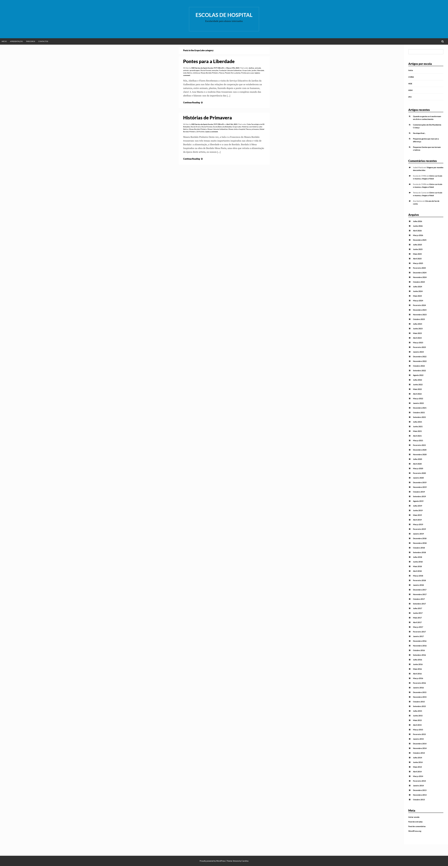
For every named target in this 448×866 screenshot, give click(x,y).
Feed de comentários (417, 826)
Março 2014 (418, 776)
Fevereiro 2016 (419, 683)
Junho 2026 (418, 226)
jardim (254, 70)
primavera (255, 129)
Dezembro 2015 (419, 692)
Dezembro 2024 (419, 272)
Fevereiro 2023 (419, 347)
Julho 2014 (417, 757)
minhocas (196, 73)
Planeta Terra (230, 73)
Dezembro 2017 (419, 590)
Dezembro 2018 (419, 538)
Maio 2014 (417, 767)
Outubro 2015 (419, 701)
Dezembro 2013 (419, 790)
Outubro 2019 (419, 492)
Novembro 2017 (420, 594)
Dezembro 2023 (419, 310)
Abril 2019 (417, 520)
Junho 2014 (418, 762)
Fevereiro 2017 (419, 631)
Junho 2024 (418, 291)
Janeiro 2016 (418, 687)
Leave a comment (211, 132)
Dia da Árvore (196, 127)
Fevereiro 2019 (419, 529)
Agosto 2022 (418, 375)
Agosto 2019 (418, 501)
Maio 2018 (417, 566)
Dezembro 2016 (419, 641)
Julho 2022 (417, 380)
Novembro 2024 (420, 277)
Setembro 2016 (419, 655)
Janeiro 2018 (418, 585)
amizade (258, 68)
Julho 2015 (417, 711)
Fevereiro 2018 (419, 580)
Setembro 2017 (419, 604)
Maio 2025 (417, 254)
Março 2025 (418, 263)
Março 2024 (418, 300)
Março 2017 (418, 627)
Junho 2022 (418, 384)
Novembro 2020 (420, 454)
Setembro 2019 (419, 496)
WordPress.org (414, 831)
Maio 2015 (417, 720)
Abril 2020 (417, 464)
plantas (238, 73)
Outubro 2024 (419, 282)
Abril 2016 (417, 673)
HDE (410, 83)
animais (186, 70)
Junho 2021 (418, 426)
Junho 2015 (418, 715)
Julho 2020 (417, 459)
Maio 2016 (417, 669)
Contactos (43, 41)
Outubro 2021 (419, 412)
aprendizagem (194, 70)
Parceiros (30, 41)
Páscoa (221, 73)
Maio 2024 (417, 296)
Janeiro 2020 (418, 478)
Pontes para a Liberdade (209, 61)
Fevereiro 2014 (419, 781)
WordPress (220, 861)
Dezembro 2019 (419, 482)
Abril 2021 (417, 436)
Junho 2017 (418, 613)
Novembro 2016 (420, 645)
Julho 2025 (417, 244)
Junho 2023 (418, 328)
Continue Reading (193, 102)
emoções (215, 70)
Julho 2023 (417, 324)
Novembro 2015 (420, 697)
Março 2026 (418, 235)
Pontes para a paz (247, 73)
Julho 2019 (417, 506)
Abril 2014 (417, 771)
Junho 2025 (418, 249)
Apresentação (16, 41)
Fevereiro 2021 (419, 445)
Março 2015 (418, 729)
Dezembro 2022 (419, 356)
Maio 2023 (417, 333)
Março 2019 (418, 524)
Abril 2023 (417, 338)
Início (4, 41)
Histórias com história (250, 127)
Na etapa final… (419, 133)
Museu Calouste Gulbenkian (217, 129)
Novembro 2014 (420, 748)
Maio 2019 (417, 515)
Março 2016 (418, 678)
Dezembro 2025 (419, 240)
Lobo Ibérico (187, 73)
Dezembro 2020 (419, 450)
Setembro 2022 (419, 370)
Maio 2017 (417, 618)
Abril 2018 (417, 571)
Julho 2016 (417, 659)
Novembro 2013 (420, 795)
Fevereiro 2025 (419, 268)
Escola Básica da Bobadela (222, 127)
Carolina (245, 861)
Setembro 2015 (419, 706)
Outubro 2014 (419, 753)
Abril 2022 (417, 394)
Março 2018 (418, 576)
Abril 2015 (417, 725)
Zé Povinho (200, 132)
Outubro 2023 (419, 319)
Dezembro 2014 (419, 743)
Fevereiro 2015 (419, 734)
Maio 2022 (417, 389)
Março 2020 (418, 468)
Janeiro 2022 (418, 403)
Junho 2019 (418, 510)
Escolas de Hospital (224, 15)
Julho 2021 (417, 422)
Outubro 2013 (419, 799)
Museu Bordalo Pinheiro (209, 73)
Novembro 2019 (420, 487)
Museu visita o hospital (236, 129)
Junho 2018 (418, 562)
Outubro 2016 (419, 650)
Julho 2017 (417, 608)
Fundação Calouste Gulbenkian (230, 70)
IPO (410, 97)
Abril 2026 (417, 230)
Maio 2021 (417, 431)
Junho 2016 (418, 664)
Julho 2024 (417, 286)
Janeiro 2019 (418, 534)
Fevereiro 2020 (419, 473)
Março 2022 (418, 398)
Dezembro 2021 (419, 408)
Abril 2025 (417, 258)
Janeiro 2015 (418, 739)
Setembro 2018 (419, 552)
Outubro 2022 (419, 366)
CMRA (411, 77)
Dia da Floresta (205, 70)
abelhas (251, 68)
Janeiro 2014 (418, 785)
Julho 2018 (417, 557)
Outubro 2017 (419, 599)
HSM (410, 90)
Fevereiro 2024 (419, 305)
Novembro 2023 (420, 314)
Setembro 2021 (419, 417)
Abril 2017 (417, 622)
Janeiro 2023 (418, 352)
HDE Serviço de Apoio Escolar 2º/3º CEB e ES (207, 68)
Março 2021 (418, 440)
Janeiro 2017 (418, 636)
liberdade (260, 70)
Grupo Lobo (246, 70)
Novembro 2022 (420, 361)
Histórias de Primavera (207, 117)
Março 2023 (418, 342)
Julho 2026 (417, 221)
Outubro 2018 (419, 548)
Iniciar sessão (413, 817)
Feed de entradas (415, 822)
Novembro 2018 (420, 543)
